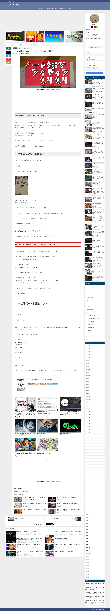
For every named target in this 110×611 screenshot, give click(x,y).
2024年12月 (88, 402)
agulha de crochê (92, 593)
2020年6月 (88, 565)
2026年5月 (88, 354)
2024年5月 (88, 423)
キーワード (88, 52)
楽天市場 (43, 383)
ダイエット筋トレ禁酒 (91, 315)
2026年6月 (88, 351)
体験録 (15, 48)
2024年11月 (88, 405)
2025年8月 (88, 381)
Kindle (30, 383)
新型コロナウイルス (91, 309)
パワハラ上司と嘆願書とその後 (93, 318)
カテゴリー (88, 57)
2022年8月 (88, 487)
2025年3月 (88, 393)
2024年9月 (88, 411)
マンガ (88, 294)
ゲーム (56, 8)
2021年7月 (88, 526)
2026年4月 (88, 357)
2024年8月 (88, 414)
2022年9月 (88, 484)
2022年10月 (88, 481)
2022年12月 (88, 475)
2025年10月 (88, 375)
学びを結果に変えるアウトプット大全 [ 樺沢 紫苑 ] (39, 379)
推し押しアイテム (90, 327)
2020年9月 (88, 556)
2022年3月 (88, 502)
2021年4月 (88, 535)
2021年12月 (88, 511)
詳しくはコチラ (94, 47)
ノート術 (24, 48)
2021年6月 (88, 529)
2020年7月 (88, 562)
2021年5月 (88, 532)
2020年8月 (88, 559)
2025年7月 (88, 384)
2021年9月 (88, 520)
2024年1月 (88, 435)
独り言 (40, 8)
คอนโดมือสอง (91, 597)
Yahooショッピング (52, 383)
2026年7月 (88, 348)
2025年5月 (88, 390)
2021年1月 (88, 544)
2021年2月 (88, 541)
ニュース (87, 306)
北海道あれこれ (90, 324)
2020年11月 (88, 550)
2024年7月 (88, 417)
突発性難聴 (89, 330)
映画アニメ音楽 (63, 8)
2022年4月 (88, 499)
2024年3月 (88, 429)
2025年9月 (88, 378)
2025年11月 (88, 372)
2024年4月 (88, 426)
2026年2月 (88, 363)
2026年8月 (88, 345)
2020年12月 (88, 547)
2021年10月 (88, 517)
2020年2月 (88, 577)
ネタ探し (29, 48)
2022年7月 (88, 490)
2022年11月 (88, 478)
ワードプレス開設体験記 (91, 321)
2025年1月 (88, 399)
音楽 (87, 303)
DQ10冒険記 (89, 288)
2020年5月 (88, 568)
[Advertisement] (44, 21)
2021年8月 (88, 523)
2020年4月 (88, 571)
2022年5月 (88, 496)
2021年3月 (88, 538)
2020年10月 (88, 553)
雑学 (19, 48)
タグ (87, 61)
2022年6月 (88, 493)
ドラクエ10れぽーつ (49, 8)
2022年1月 (88, 508)
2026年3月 (88, 360)
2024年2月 (88, 432)
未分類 (87, 333)
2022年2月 (88, 505)
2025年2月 (88, 396)
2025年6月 (88, 387)
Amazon (36, 383)
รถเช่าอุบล (91, 589)
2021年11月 (88, 514)
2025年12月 (88, 369)
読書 (70, 8)
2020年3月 (88, 574)
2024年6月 (88, 420)
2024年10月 (88, 408)
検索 (95, 73)
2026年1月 (88, 366)
